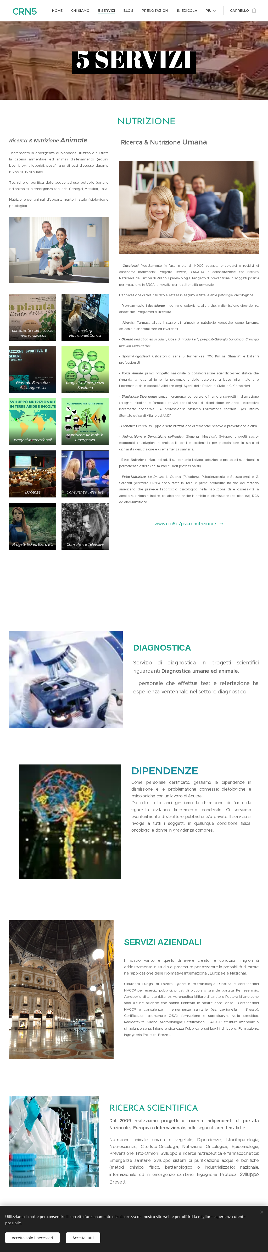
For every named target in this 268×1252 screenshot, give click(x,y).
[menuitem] (59, 10)
